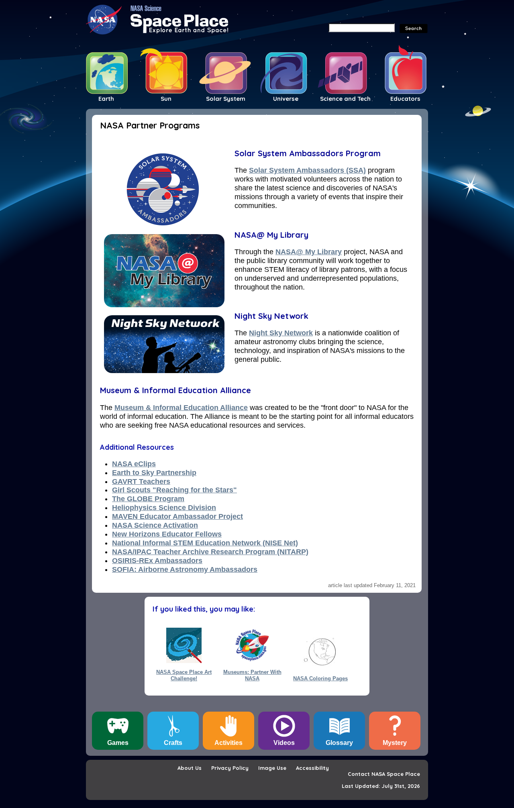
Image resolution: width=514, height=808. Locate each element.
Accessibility (312, 768)
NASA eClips (134, 464)
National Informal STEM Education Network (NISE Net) (205, 543)
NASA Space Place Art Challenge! (184, 675)
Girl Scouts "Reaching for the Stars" (174, 490)
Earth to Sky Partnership (154, 473)
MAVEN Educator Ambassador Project (177, 516)
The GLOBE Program (148, 499)
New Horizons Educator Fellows (167, 534)
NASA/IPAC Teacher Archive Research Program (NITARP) (210, 552)
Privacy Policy (230, 768)
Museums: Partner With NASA (252, 675)
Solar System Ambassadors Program (308, 153)
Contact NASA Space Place (384, 774)
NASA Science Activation (155, 525)
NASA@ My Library (271, 235)
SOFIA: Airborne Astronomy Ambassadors (184, 569)
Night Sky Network (271, 316)
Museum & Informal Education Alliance (175, 390)
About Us (189, 768)
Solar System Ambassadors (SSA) (307, 170)
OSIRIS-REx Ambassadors (157, 561)
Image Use (272, 768)
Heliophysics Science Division (164, 508)
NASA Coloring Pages (320, 678)
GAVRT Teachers (141, 481)
